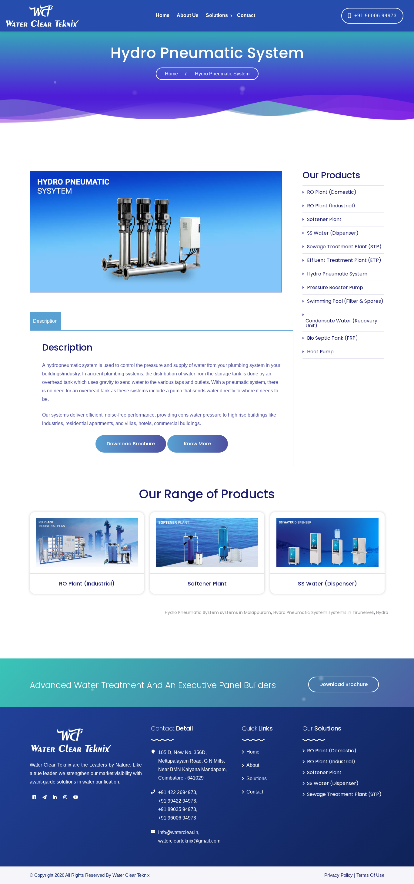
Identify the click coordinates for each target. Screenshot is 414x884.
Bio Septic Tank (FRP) (332, 338)
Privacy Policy (338, 875)
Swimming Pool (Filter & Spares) (345, 301)
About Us (188, 15)
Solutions (217, 15)
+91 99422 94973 (177, 800)
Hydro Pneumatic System (337, 273)
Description (45, 321)
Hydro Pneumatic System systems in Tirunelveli (279, 612)
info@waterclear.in (178, 832)
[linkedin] (55, 797)
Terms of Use (370, 875)
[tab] (46, 321)
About (252, 765)
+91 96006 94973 (374, 15)
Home (162, 15)
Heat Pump (320, 351)
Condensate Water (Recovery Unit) (341, 323)
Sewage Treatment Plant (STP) (344, 246)
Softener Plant (324, 219)
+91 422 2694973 (177, 792)
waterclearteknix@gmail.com (189, 840)
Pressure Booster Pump (335, 287)
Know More (197, 443)
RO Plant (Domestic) (331, 192)
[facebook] (34, 797)
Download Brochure (131, 443)
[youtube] (75, 797)
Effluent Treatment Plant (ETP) (344, 260)
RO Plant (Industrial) (331, 205)
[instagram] (65, 797)
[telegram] (44, 797)
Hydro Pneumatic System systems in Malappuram (174, 612)
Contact (246, 15)
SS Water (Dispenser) (333, 232)
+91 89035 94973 (177, 809)
